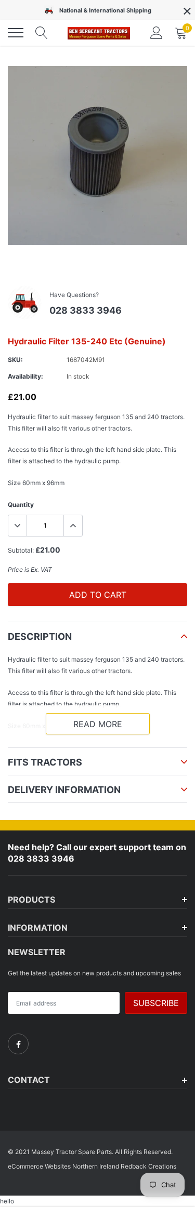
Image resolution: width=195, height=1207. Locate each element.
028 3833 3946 (85, 310)
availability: (25, 376)
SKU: (15, 360)
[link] (18, 1044)
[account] (156, 32)
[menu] (15, 33)
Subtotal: (21, 550)
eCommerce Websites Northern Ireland (63, 1166)
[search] (41, 33)
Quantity (21, 504)
